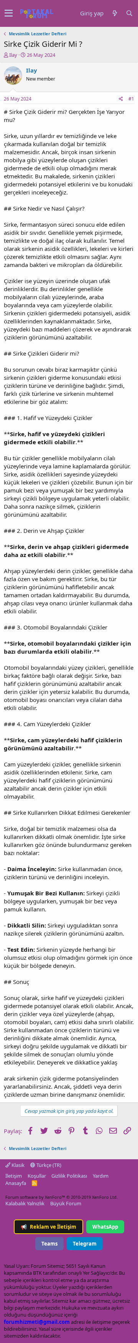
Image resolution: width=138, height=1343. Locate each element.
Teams (49, 1243)
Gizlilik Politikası (69, 1175)
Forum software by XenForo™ (61, 1197)
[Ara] (129, 13)
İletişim (13, 1175)
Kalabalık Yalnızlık (24, 1203)
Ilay (13, 54)
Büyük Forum (65, 1203)
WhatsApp (105, 1226)
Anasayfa (15, 1183)
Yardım (100, 1175)
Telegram (85, 1243)
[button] (9, 13)
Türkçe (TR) (48, 1165)
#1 (131, 99)
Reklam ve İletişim (48, 1226)
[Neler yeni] (114, 13)
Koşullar (37, 1175)
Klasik (17, 1165)
